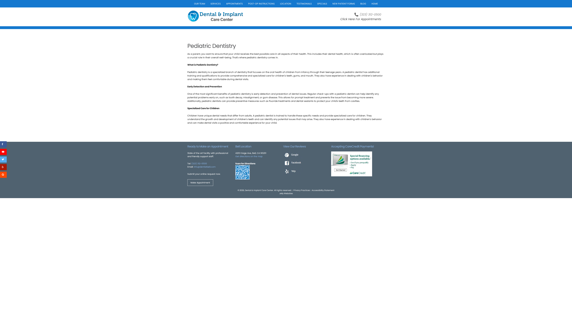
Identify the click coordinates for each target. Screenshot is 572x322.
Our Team (199, 3)
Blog (363, 3)
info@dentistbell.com (205, 166)
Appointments (234, 3)
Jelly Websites (286, 193)
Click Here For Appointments (360, 19)
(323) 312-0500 (370, 15)
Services (215, 3)
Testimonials (304, 3)
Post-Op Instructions (261, 3)
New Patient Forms (343, 3)
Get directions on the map (248, 156)
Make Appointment (200, 182)
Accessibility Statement (323, 190)
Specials (322, 3)
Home (375, 3)
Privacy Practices (301, 190)
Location (285, 3)
